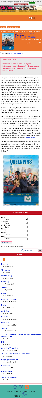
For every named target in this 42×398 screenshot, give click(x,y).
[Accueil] (21, 11)
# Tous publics (23, 31)
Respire (4, 264)
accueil (3, 27)
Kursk (3, 293)
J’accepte (32, 3)
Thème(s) (4, 221)
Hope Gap (5, 282)
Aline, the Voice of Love (10, 348)
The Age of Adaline (9, 377)
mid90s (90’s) (6, 276)
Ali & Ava (5, 311)
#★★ (16, 31)
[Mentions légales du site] (15, 388)
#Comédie (37, 31)
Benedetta (5, 365)
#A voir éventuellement (7, 31)
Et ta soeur (5, 323)
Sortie (3, 237)
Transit (4, 328)
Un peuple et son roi (9, 360)
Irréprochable (6, 371)
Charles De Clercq (34, 43)
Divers (3, 233)
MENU (32, 18)
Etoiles (3, 229)
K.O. (3, 342)
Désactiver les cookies (21, 4)
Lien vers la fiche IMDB (14, 53)
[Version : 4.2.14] (24, 395)
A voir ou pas (5, 225)
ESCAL (22, 396)
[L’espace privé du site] (21, 388)
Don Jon (4, 317)
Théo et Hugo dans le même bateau (15, 354)
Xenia (3, 305)
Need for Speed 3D (9, 299)
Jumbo (4, 287)
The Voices (5, 270)
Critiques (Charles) (13, 27)
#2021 (31, 31)
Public (3, 217)
